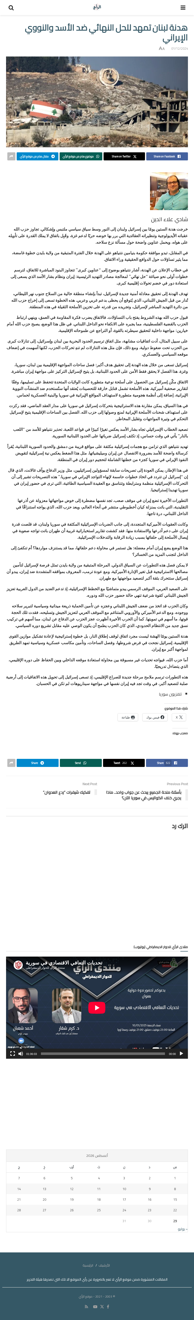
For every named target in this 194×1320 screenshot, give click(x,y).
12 (72, 1189)
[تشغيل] (181, 1053)
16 (149, 1199)
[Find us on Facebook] (108, 1307)
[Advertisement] (97, 1104)
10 (124, 1189)
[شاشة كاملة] (12, 1053)
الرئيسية (88, 1265)
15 (175, 1199)
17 (124, 1199)
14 (19, 1189)
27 (44, 1210)
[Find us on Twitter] (102, 1307)
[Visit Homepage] (97, 8)
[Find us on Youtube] (95, 1307)
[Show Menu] (183, 7)
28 (19, 1210)
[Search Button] (11, 7)
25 (99, 1210)
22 (175, 1210)
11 (99, 1189)
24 (124, 1210)
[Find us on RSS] (86, 1307)
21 (19, 1199)
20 (44, 1199)
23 (149, 1210)
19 (72, 1199)
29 (175, 1221)
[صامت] (20, 1053)
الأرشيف (104, 1265)
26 (72, 1210)
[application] (97, 1008)
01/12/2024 (179, 48)
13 (44, 1189)
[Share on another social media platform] (11, 156)
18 (99, 1199)
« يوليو (183, 1229)
